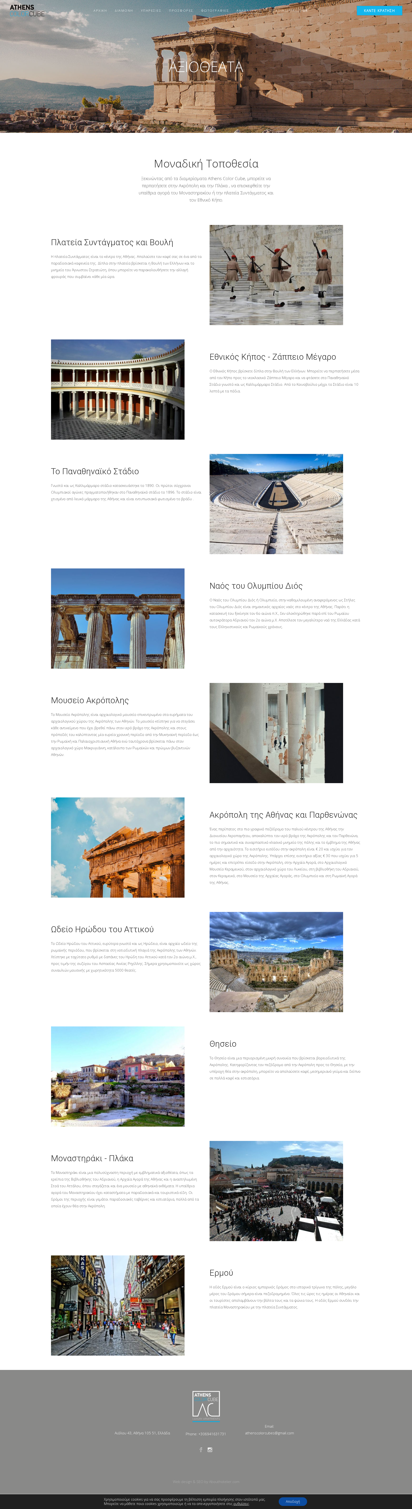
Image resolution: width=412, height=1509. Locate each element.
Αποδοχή (293, 1501)
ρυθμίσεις (241, 1504)
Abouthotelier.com (224, 1481)
